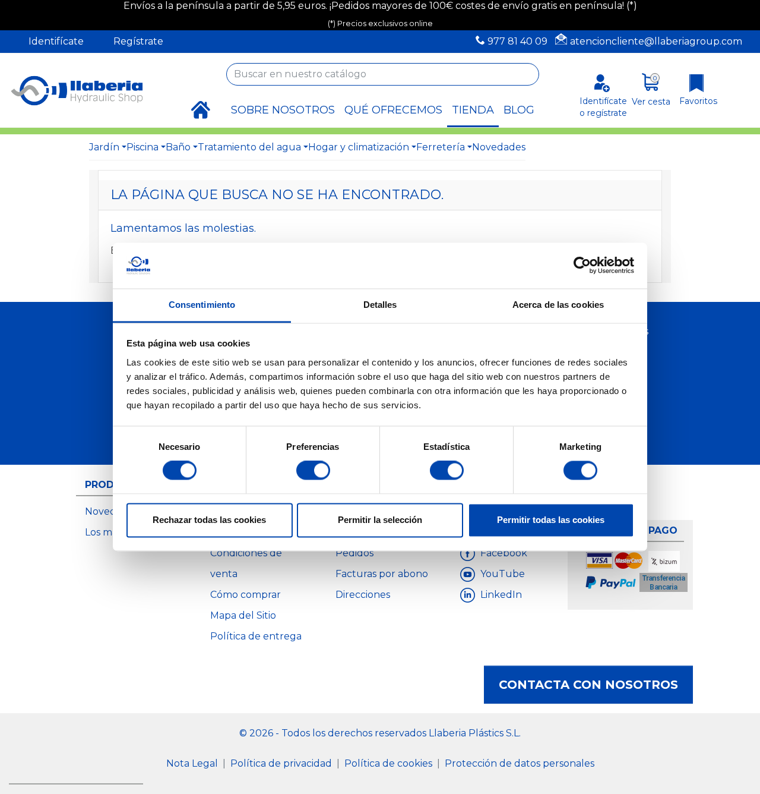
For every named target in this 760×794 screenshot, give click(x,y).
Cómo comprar (245, 594)
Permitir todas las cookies (550, 520)
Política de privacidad (282, 763)
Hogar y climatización (358, 147)
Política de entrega (256, 636)
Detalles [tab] (380, 305)
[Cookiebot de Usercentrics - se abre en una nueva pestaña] (582, 266)
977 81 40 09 (517, 41)
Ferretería (440, 147)
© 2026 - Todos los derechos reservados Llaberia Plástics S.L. (380, 733)
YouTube (501, 573)
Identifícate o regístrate (603, 107)
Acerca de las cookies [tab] (558, 305)
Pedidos (354, 553)
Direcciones (362, 594)
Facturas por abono (381, 573)
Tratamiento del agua (249, 147)
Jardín (104, 147)
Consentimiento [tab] (202, 305)
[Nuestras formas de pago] (637, 573)
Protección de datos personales (519, 763)
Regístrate (138, 41)
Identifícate (56, 41)
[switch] (313, 470)
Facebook (502, 553)
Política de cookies (389, 763)
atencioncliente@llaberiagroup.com (656, 41)
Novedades (498, 147)
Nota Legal (193, 763)
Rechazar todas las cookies (209, 520)
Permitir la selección (380, 520)
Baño (178, 147)
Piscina (142, 147)
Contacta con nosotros (588, 685)
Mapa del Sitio (243, 615)
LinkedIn (500, 594)
